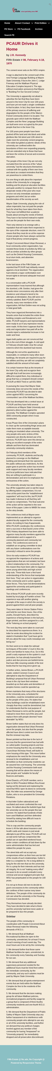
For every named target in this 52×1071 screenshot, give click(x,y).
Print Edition (41, 23)
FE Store (8, 29)
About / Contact (22, 23)
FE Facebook (24, 29)
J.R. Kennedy (18, 55)
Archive (39, 29)
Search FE (9, 35)
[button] (50, 5)
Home (7, 23)
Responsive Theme (32, 1063)
